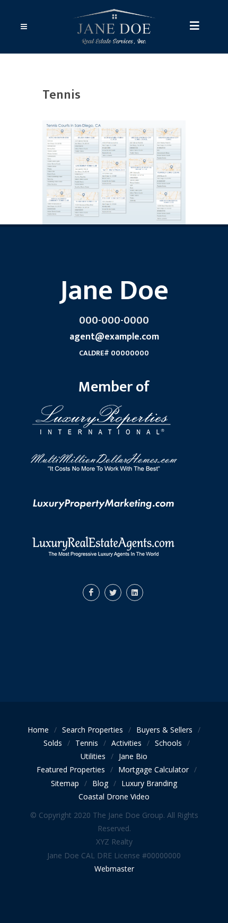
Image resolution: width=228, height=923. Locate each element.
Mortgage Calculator (153, 769)
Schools (168, 743)
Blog (100, 783)
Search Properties (92, 730)
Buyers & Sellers (164, 730)
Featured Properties (71, 769)
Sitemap (65, 783)
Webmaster (114, 869)
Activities (126, 743)
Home (38, 730)
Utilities (93, 756)
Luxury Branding (149, 783)
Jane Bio (133, 756)
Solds (52, 743)
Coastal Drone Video (114, 796)
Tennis (86, 743)
